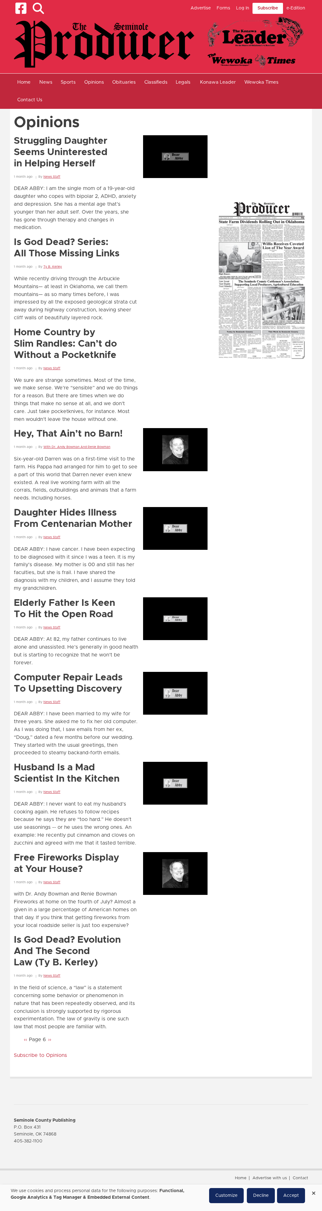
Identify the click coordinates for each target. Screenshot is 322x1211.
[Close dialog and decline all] (313, 1191)
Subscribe (268, 8)
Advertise (201, 8)
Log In (242, 8)
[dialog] (161, 1198)
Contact (300, 1178)
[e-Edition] (261, 279)
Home (241, 1178)
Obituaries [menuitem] (124, 82)
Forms (223, 8)
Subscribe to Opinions (40, 1055)
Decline (261, 1195)
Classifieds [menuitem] (155, 82)
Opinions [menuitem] (94, 82)
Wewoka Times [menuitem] (261, 82)
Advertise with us (270, 1178)
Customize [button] (226, 1195)
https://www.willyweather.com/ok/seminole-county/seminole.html (262, 182)
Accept (291, 1195)
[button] (38, 8)
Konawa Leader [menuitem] (218, 82)
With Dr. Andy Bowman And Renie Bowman (76, 447)
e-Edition (295, 8)
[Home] (158, 42)
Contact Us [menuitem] (29, 100)
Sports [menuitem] (68, 82)
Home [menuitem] (24, 82)
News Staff (51, 176)
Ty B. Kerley (52, 266)
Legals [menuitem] (183, 82)
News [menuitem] (45, 82)
